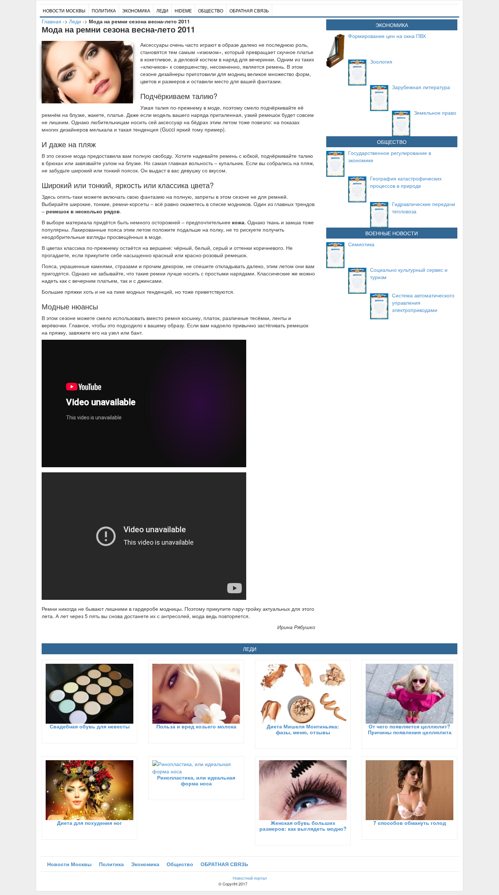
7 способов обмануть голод (409, 822)
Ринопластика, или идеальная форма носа (196, 780)
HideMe (183, 10)
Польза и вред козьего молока (196, 726)
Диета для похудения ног (89, 822)
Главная (51, 21)
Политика (104, 10)
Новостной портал (250, 878)
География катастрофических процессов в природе (406, 182)
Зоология (381, 61)
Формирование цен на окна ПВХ (387, 35)
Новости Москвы (64, 10)
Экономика (136, 10)
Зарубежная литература (421, 87)
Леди (162, 10)
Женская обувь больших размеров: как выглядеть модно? (303, 825)
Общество (210, 10)
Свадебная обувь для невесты (90, 726)
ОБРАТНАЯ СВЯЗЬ (249, 10)
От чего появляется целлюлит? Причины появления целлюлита (410, 729)
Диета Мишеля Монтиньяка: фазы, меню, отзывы (303, 729)
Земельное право (435, 112)
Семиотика (361, 244)
